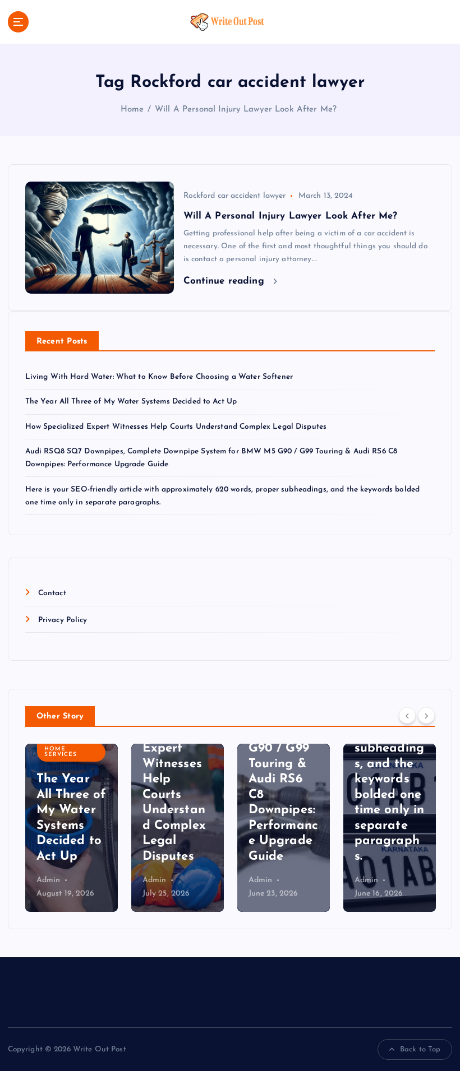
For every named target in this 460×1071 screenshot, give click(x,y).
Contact (52, 593)
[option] (71, 828)
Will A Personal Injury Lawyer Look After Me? (247, 109)
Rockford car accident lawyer (234, 196)
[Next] (426, 715)
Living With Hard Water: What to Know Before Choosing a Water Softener (159, 377)
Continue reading (225, 281)
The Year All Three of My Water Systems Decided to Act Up (131, 401)
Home (132, 109)
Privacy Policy (63, 620)
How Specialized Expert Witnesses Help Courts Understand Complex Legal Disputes (176, 426)
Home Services (60, 752)
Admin (48, 880)
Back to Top (420, 1049)
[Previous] (407, 715)
